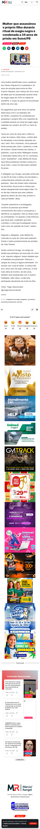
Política (27, 697)
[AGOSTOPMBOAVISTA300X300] (20, 380)
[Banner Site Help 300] (20, 408)
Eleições (27, 753)
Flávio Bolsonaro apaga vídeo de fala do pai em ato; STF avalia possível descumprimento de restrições (12, 685)
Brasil (27, 693)
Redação (6, 69)
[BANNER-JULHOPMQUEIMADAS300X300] (20, 350)
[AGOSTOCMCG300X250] (20, 514)
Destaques (7, 43)
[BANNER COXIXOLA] (20, 618)
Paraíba (15, 43)
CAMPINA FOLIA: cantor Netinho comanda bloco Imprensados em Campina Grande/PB (13, 725)
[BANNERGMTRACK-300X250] (20, 459)
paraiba (19, 302)
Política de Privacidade (11, 823)
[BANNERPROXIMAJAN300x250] (20, 540)
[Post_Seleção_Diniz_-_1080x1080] (20, 487)
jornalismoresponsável (8, 302)
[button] (33, 823)
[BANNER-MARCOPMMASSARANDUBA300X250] (20, 646)
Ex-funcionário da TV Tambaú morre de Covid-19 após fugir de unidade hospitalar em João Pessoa (13, 706)
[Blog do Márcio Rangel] (7, 2)
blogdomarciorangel (13, 299)
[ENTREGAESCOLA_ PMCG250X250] (20, 590)
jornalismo (31, 299)
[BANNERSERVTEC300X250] (20, 565)
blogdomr (24, 299)
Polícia (22, 43)
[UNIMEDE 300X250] (20, 434)
